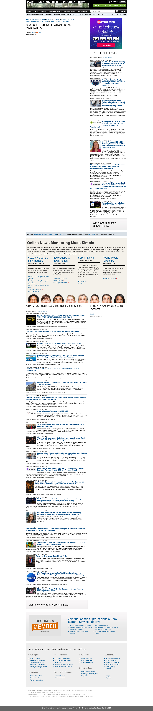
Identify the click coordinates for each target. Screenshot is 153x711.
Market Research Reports (63, 667)
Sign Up (108, 678)
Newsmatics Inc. (32, 694)
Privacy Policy (110, 667)
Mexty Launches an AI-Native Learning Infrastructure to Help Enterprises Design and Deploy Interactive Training (59, 500)
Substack (58, 692)
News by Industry (55, 11)
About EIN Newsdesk (113, 658)
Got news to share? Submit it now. (104, 224)
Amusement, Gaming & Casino (44, 448)
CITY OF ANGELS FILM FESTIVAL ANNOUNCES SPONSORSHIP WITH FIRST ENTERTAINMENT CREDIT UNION (61, 316)
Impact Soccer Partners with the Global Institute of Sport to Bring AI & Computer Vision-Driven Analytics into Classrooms (55, 529)
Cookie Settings (88, 696)
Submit (105, 57)
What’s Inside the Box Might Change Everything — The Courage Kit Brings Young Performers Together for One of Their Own (59, 483)
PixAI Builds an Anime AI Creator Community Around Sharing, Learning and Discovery (60, 590)
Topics (52, 21)
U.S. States (56, 19)
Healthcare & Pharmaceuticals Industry (51, 378)
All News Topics (35, 658)
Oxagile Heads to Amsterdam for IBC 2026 (52, 411)
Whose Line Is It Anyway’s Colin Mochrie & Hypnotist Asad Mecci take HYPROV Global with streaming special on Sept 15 (61, 439)
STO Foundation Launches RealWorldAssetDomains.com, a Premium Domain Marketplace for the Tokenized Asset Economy (60, 574)
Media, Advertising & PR (120, 115)
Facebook (45, 692)
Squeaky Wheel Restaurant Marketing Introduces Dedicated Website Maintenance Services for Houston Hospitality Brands (114, 103)
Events (80, 283)
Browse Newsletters (36, 680)
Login (108, 676)
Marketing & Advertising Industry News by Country (38, 665)
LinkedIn (51, 692)
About (29, 11)
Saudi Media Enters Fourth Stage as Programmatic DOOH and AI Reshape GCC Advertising (114, 63)
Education (39, 378)
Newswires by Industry (38, 19)
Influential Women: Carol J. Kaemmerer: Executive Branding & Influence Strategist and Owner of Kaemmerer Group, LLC (60, 513)
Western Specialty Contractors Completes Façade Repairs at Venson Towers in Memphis (62, 383)
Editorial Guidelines (112, 664)
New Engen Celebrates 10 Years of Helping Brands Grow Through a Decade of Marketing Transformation (108, 124)
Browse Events (60, 678)
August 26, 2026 (101, 163)
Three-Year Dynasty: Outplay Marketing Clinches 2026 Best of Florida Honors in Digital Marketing (113, 82)
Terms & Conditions (112, 662)
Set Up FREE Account (102, 5)
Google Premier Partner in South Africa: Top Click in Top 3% (113, 204)
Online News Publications (35, 289)
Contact (123, 11)
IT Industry (114, 75)
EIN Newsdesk (57, 690)
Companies (114, 198)
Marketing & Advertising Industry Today (56, 2)
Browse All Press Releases (64, 664)
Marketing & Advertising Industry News (37, 21)
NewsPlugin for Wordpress (89, 674)
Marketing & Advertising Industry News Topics (37, 661)
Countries (49, 19)
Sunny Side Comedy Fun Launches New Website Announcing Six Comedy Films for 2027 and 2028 (61, 543)
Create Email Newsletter (60, 278)
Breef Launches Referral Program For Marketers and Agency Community (52, 331)
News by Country (40, 11)
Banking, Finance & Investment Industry (110, 158)
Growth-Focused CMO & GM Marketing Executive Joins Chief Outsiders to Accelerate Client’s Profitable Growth (113, 144)
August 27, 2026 (101, 60)
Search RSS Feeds (87, 660)
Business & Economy (106, 75)
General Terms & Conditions (66, 696)
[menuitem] (39, 661)
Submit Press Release (62, 658)
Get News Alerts (69, 11)
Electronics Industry (55, 537)
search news (62, 234)
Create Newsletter (36, 676)
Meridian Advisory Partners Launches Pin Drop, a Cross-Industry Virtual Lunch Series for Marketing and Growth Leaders (108, 166)
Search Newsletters (36, 678)
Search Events (60, 676)
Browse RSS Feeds (87, 662)
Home (27, 19)
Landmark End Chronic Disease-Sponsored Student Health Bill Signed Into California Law (53, 370)
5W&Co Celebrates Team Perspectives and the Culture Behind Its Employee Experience (61, 425)
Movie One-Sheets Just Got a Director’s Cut (51, 556)
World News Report (33, 291)
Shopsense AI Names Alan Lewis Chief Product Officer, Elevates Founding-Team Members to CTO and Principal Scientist (108, 185)
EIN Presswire (82, 281)
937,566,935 (88, 14)
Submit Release (119, 5)
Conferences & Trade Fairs (59, 392)
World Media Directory (67, 19)
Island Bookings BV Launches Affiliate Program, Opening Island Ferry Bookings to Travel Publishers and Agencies (60, 356)
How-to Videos (111, 660)
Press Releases (82, 11)
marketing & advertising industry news (45, 234)
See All (110, 57)
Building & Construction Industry (44, 392)
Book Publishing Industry (62, 406)
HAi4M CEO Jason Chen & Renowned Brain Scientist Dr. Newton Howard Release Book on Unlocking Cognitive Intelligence (56, 398)
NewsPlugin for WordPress (60, 283)
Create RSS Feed (58, 280)
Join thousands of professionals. (89, 619)
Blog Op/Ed (84, 676)
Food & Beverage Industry (107, 115)
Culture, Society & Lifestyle (58, 448)
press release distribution (80, 690)
